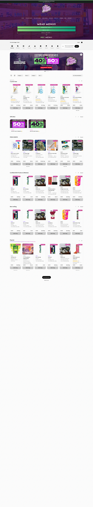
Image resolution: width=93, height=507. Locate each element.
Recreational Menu (45, 27)
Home (22, 18)
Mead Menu (45, 18)
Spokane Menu (29, 18)
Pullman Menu (37, 18)
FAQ (65, 18)
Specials (56, 18)
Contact (70, 18)
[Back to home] (46, 8)
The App (51, 18)
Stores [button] (61, 18)
